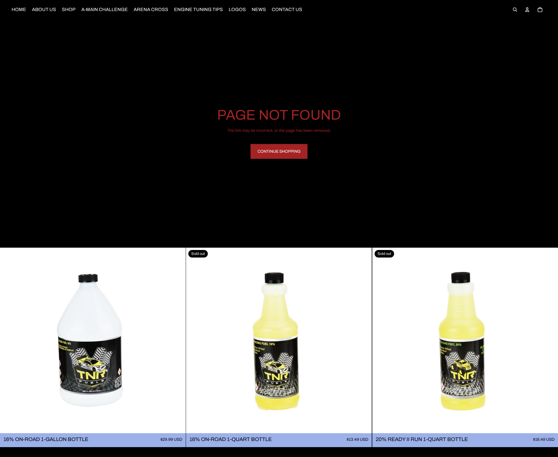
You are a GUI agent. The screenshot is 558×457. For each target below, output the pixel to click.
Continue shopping (279, 151)
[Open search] (515, 9)
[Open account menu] (527, 9)
